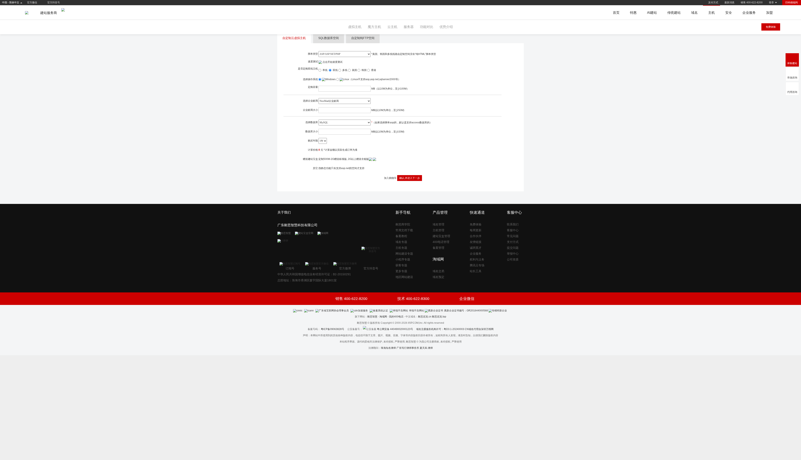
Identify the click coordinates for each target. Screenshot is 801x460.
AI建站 (652, 12)
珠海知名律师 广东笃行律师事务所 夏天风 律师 (407, 347)
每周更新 (475, 230)
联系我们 (513, 224)
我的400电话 (396, 316)
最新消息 (729, 2)
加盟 (769, 12)
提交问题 (513, 247)
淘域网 (383, 316)
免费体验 (771, 26)
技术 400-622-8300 (413, 299)
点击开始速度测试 (332, 62)
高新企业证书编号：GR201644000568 (466, 310)
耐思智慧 (372, 316)
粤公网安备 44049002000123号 (396, 329)
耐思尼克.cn (424, 316)
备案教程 (401, 236)
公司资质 (513, 259)
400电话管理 (441, 242)
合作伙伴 (475, 236)
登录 (771, 2)
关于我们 (284, 212)
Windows (330, 79)
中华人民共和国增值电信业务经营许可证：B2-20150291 (314, 274)
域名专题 (401, 242)
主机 (711, 12)
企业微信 (466, 299)
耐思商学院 (402, 224)
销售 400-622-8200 (752, 2)
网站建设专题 (404, 253)
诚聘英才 (475, 247)
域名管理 (438, 224)
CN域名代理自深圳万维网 (479, 329)
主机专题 (401, 247)
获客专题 (401, 265)
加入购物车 (390, 178)
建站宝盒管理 (441, 236)
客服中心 (513, 230)
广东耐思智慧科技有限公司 (297, 225)
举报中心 (513, 253)
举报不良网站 (416, 310)
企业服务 (749, 12)
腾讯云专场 (477, 265)
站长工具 (475, 271)
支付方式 (713, 2)
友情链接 (475, 242)
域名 (694, 12)
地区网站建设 (404, 277)
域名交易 (438, 271)
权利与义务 (477, 259)
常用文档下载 (404, 230)
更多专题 (401, 271)
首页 (616, 12)
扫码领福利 (791, 2)
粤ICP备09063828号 (332, 329)
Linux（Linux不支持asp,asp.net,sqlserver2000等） (371, 79)
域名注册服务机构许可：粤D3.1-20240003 (440, 329)
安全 (728, 12)
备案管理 (438, 247)
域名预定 (438, 277)
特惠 (633, 12)
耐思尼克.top (439, 316)
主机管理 (438, 230)
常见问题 (513, 236)
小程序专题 (402, 259)
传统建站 (674, 12)
